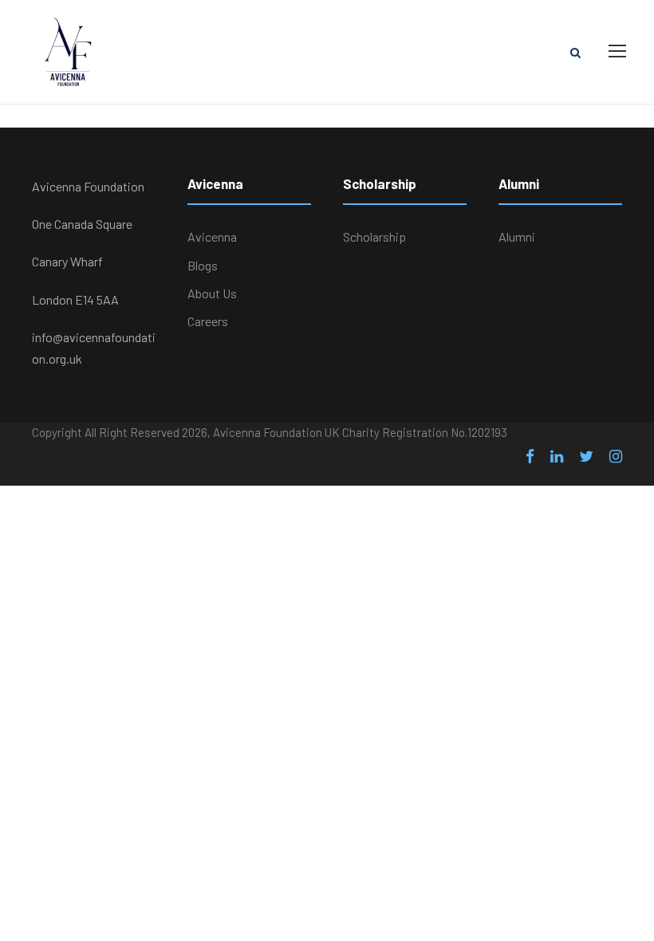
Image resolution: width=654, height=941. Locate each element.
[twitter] (586, 456)
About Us (212, 293)
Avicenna (212, 236)
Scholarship (374, 236)
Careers (207, 321)
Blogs (202, 265)
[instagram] (615, 456)
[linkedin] (556, 456)
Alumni (516, 236)
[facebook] (530, 456)
